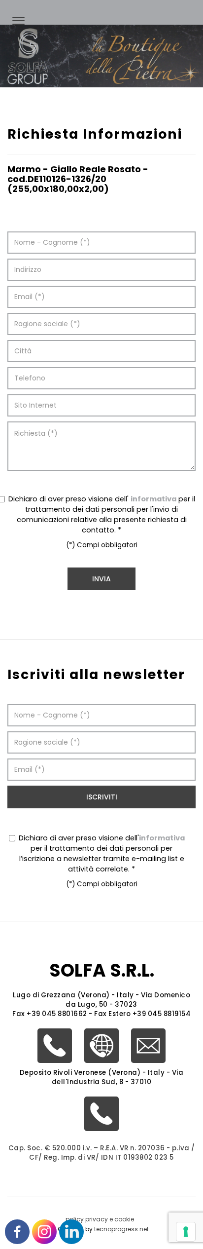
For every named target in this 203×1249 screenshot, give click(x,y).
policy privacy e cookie (100, 1219)
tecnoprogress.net (121, 1229)
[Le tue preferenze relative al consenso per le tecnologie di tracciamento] (185, 1231)
